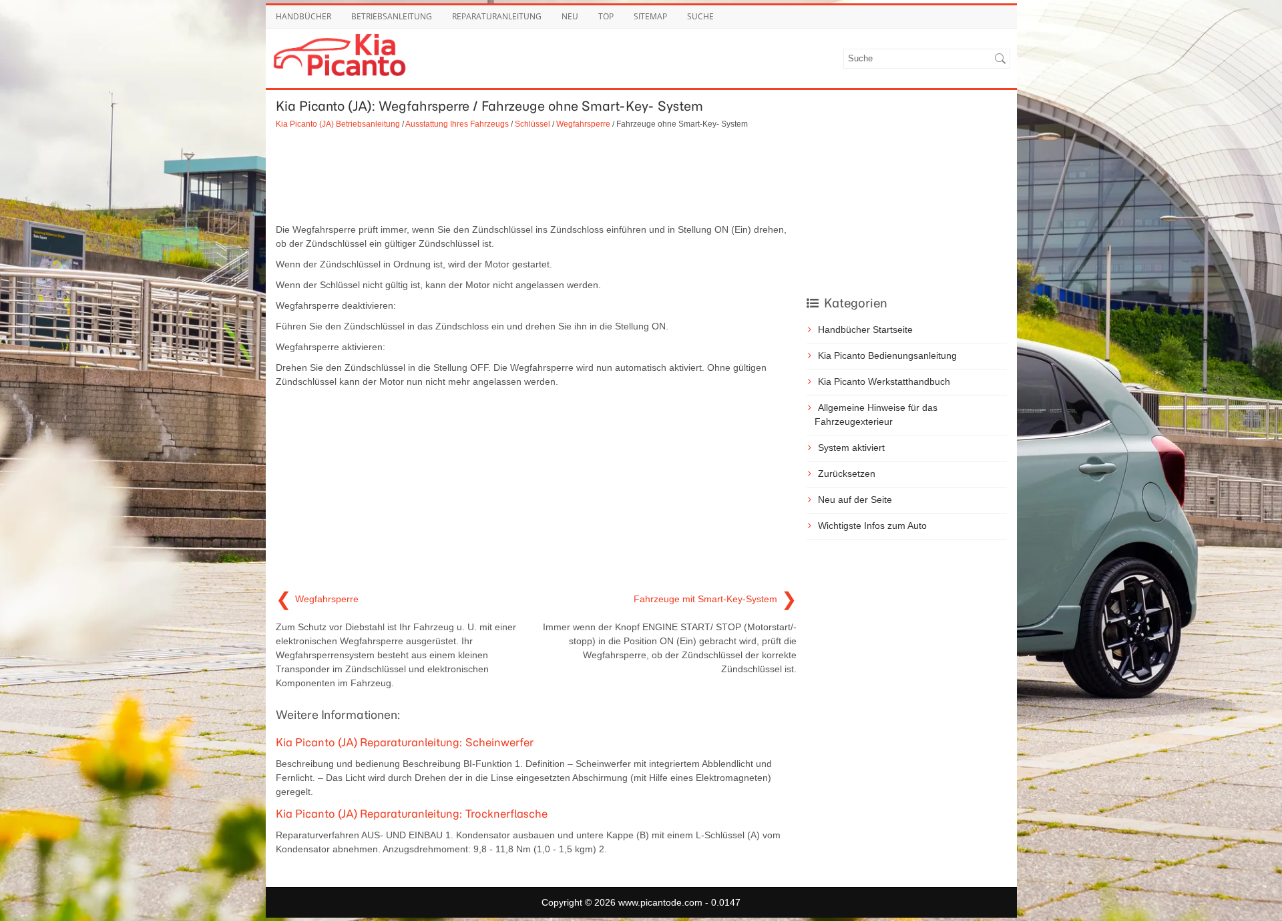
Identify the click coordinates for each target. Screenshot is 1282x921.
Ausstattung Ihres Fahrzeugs (457, 123)
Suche (700, 16)
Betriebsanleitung (391, 16)
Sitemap (650, 16)
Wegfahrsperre (583, 123)
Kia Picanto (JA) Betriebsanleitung (338, 123)
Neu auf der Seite (855, 499)
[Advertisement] (536, 176)
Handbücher (303, 16)
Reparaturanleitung (497, 16)
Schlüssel (532, 123)
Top (606, 16)
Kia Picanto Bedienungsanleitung (887, 355)
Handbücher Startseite (865, 329)
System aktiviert (851, 447)
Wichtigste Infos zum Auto (872, 525)
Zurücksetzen (846, 473)
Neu (570, 16)
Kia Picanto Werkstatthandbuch (884, 381)
